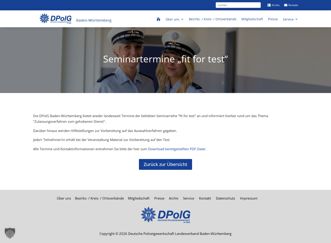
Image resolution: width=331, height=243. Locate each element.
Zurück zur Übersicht (165, 164)
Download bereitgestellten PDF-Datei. (177, 149)
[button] (10, 233)
